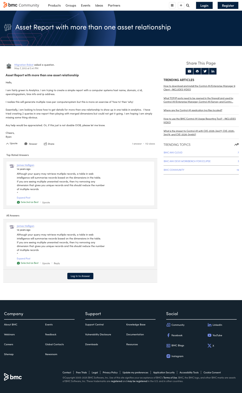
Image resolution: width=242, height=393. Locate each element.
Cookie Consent (212, 372)
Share (51, 143)
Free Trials (81, 372)
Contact (67, 372)
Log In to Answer (80, 276)
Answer (33, 143)
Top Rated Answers (17, 155)
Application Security (164, 372)
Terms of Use (170, 377)
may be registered (137, 381)
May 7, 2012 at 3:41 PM (26, 68)
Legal (95, 372)
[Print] (197, 71)
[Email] (189, 71)
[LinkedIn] (212, 71)
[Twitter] (205, 71)
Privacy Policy (110, 372)
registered (116, 381)
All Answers (12, 215)
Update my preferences (135, 372)
